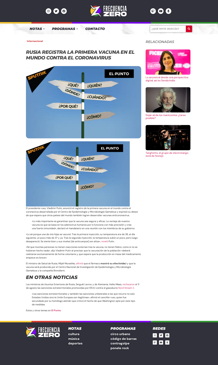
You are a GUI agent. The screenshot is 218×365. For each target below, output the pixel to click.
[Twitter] (56, 11)
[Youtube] (161, 11)
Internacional (35, 41)
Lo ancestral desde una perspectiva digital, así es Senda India (167, 79)
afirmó (79, 263)
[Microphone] (168, 11)
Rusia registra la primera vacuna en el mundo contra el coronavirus (80, 55)
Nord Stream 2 (126, 287)
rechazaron (128, 284)
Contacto (95, 29)
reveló (104, 241)
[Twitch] (153, 11)
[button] (37, 29)
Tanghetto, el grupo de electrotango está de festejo (167, 154)
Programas (63, 29)
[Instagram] (48, 11)
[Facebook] (64, 11)
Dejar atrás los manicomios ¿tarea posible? (166, 116)
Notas (36, 29)
